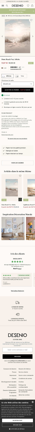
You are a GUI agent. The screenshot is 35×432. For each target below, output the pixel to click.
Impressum (13, 375)
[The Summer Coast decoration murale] (13, 228)
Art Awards (13, 395)
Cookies (21, 382)
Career (14, 378)
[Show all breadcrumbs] (3, 16)
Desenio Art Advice (25, 369)
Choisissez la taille (7, 80)
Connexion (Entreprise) (9, 399)
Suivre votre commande (26, 375)
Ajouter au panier (17, 90)
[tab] (6, 55)
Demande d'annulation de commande (26, 390)
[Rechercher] (7, 5)
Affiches (10, 16)
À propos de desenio (10, 369)
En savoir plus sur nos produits (17, 138)
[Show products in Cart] (32, 5)
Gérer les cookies (24, 395)
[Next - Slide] (32, 36)
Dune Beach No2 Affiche (22, 16)
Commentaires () (15, 69)
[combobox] (33, 402)
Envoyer (17, 356)
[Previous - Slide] (2, 36)
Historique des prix (7, 135)
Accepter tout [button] (17, 420)
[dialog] (17, 416)
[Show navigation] (3, 5)
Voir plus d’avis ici (17, 291)
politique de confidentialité (17, 361)
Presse (14, 372)
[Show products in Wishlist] (28, 5)
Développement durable (8, 382)
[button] (17, 429)
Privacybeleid (20, 416)
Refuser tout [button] (17, 425)
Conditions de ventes (25, 378)
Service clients (23, 372)
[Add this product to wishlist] (31, 20)
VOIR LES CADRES (17, 163)
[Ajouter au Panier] (20, 199)
